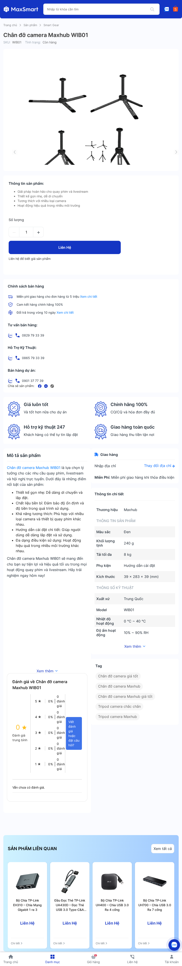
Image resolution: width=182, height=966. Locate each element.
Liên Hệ (64, 247)
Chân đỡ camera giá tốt (118, 676)
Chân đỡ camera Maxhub (119, 686)
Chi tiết (15, 943)
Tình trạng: (33, 42)
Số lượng (16, 220)
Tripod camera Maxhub (117, 716)
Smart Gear (51, 25)
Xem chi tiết (88, 296)
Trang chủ (10, 25)
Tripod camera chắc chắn (119, 706)
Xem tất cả (163, 848)
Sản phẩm (30, 25)
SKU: (6, 42)
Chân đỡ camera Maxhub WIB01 (33, 467)
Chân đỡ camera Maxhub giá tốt (125, 696)
